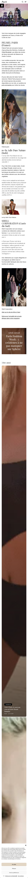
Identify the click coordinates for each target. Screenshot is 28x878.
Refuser (14, 868)
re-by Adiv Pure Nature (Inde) (14, 151)
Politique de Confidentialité (11, 876)
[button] (2, 6)
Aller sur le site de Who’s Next (11, 312)
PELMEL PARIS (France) (10, 44)
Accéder (14, 864)
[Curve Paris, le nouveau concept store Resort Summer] (14, 541)
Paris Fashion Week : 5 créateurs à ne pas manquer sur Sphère (14, 341)
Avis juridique (21, 876)
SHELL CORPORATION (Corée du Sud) (14, 223)
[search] (22, 2)
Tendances (20, 20)
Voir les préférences (14, 872)
